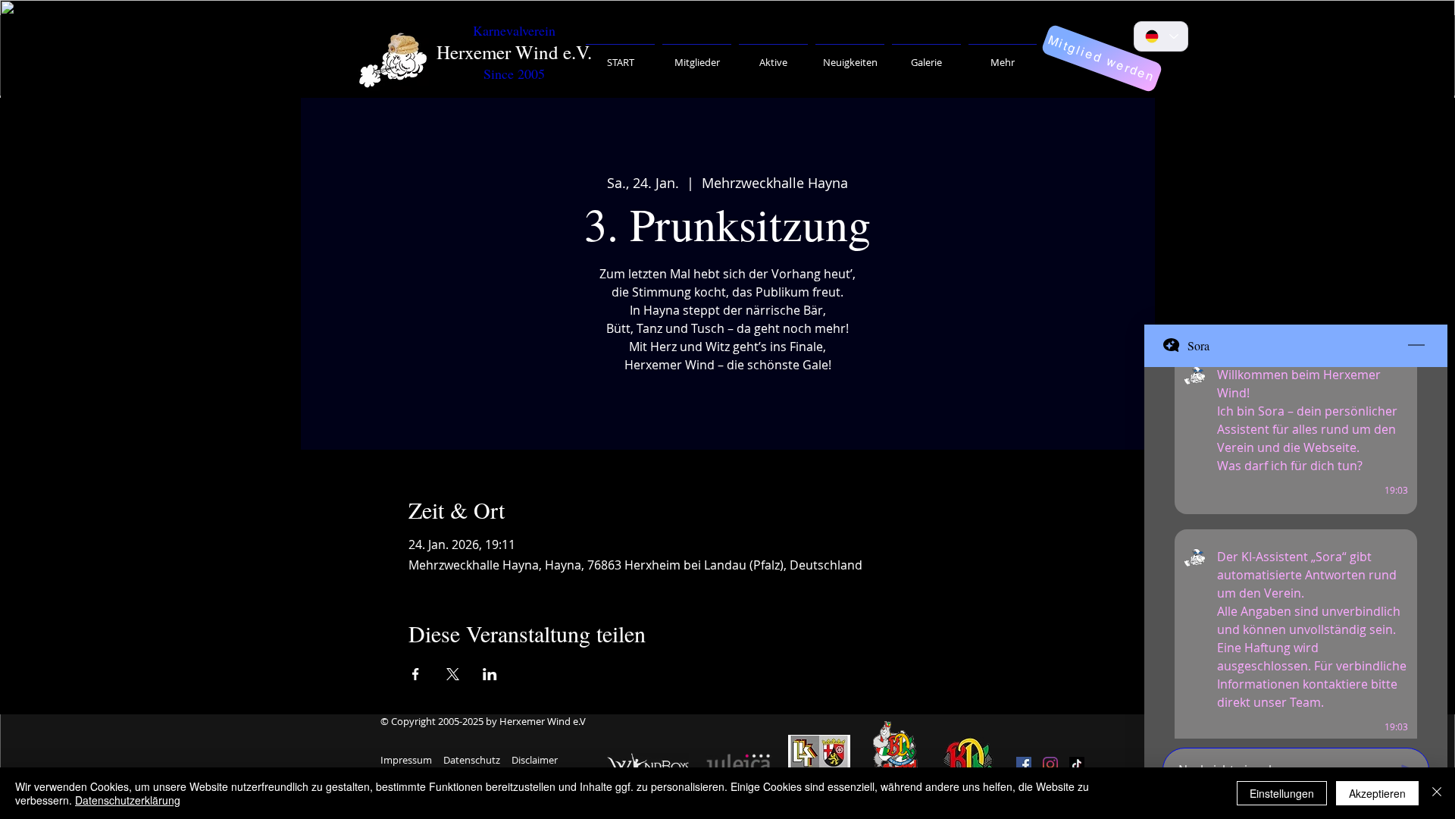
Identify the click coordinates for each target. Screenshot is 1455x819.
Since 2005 (514, 73)
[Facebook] (1023, 764)
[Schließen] (1437, 793)
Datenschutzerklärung (127, 800)
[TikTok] (1076, 764)
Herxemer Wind (497, 51)
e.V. (577, 51)
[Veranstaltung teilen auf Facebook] (415, 674)
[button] (697, 55)
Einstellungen (1282, 793)
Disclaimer (535, 760)
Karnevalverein (514, 30)
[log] (1295, 553)
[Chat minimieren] (1416, 346)
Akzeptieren (1377, 793)
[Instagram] (1050, 764)
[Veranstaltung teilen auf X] (453, 674)
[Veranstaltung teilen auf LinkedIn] (490, 674)
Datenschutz (471, 760)
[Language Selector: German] (1161, 36)
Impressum (406, 760)
